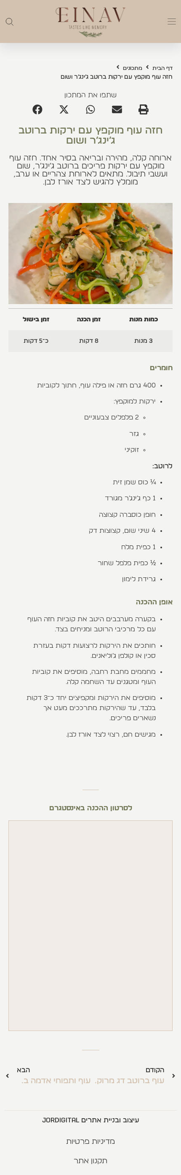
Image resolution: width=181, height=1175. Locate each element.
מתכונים (132, 68)
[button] (172, 21)
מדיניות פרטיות (90, 1142)
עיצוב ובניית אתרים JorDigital (90, 1120)
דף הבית (162, 68)
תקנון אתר (90, 1161)
